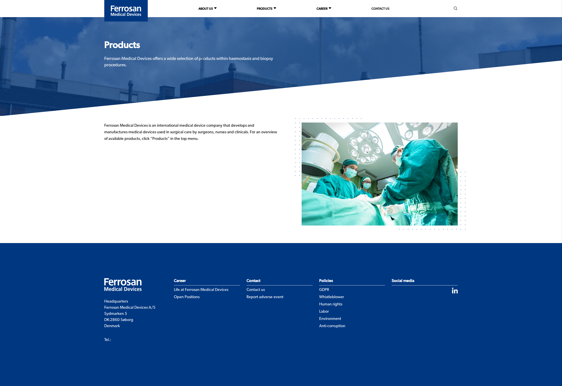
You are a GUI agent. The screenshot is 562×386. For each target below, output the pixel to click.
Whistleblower (331, 297)
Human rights (330, 305)
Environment (330, 319)
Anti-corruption (332, 326)
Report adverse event (265, 297)
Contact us (380, 8)
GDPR (324, 290)
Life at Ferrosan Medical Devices (201, 290)
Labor (324, 312)
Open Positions (187, 297)
